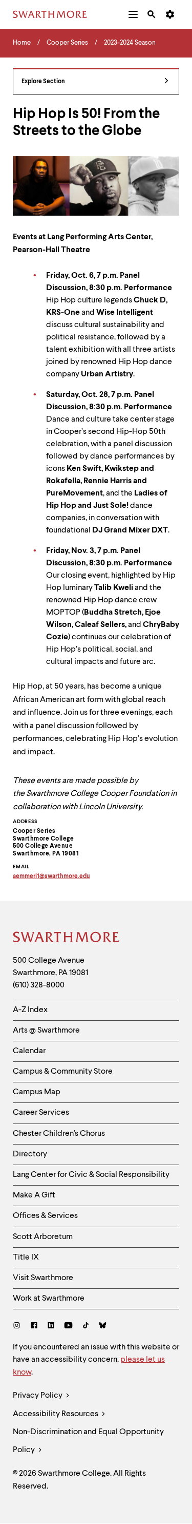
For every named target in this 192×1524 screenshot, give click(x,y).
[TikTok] (85, 1327)
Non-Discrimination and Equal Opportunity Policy (88, 1441)
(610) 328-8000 (39, 985)
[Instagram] (19, 1327)
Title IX (26, 1257)
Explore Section (43, 82)
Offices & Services (45, 1216)
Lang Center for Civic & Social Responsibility (91, 1175)
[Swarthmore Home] (66, 938)
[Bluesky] (103, 1327)
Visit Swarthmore (43, 1278)
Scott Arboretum (43, 1237)
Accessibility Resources (56, 1414)
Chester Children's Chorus (59, 1134)
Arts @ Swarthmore (46, 1030)
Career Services (41, 1113)
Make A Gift (34, 1195)
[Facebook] (34, 1327)
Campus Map (36, 1092)
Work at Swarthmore (48, 1298)
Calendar (29, 1051)
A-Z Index (30, 1010)
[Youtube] (68, 1327)
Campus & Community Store (63, 1072)
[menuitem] (133, 14)
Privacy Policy (38, 1396)
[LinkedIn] (51, 1327)
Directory (30, 1154)
